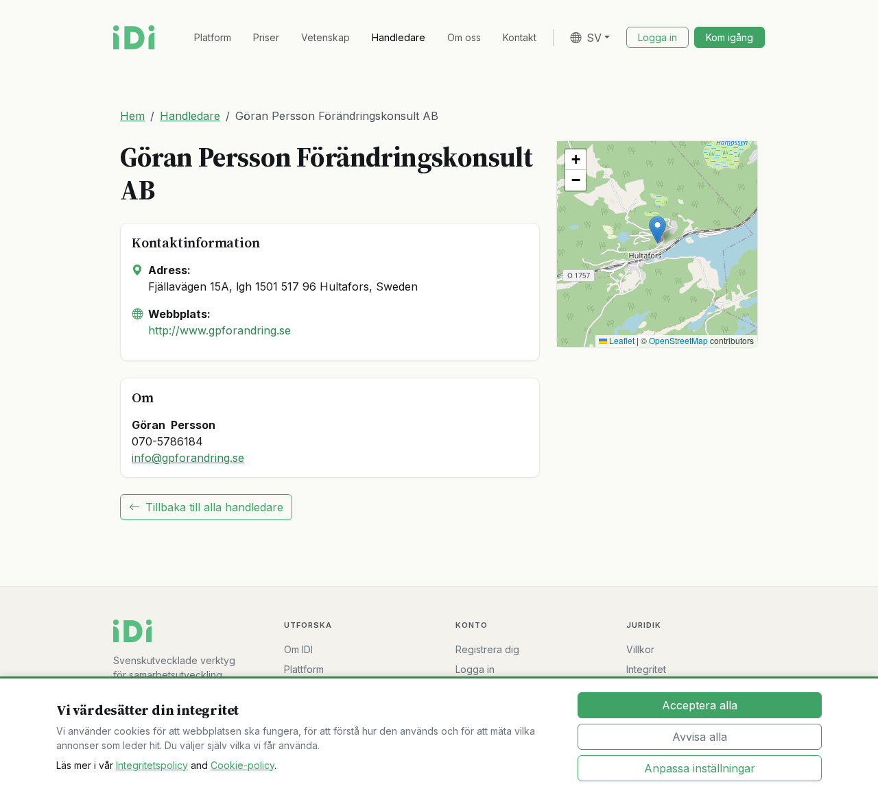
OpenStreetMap (678, 340)
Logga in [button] (657, 37)
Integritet (646, 669)
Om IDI (298, 649)
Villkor (640, 649)
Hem (132, 116)
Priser (266, 37)
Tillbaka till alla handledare (214, 507)
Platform (212, 37)
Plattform (304, 669)
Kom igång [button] (729, 37)
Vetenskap (325, 37)
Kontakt (519, 37)
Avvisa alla (699, 737)
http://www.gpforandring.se (219, 330)
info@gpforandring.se (188, 458)
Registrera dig (487, 649)
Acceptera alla (699, 705)
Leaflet (620, 340)
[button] (657, 230)
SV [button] (594, 38)
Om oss (464, 37)
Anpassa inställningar (699, 768)
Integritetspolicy (152, 765)
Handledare (398, 37)
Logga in (475, 669)
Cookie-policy (242, 765)
